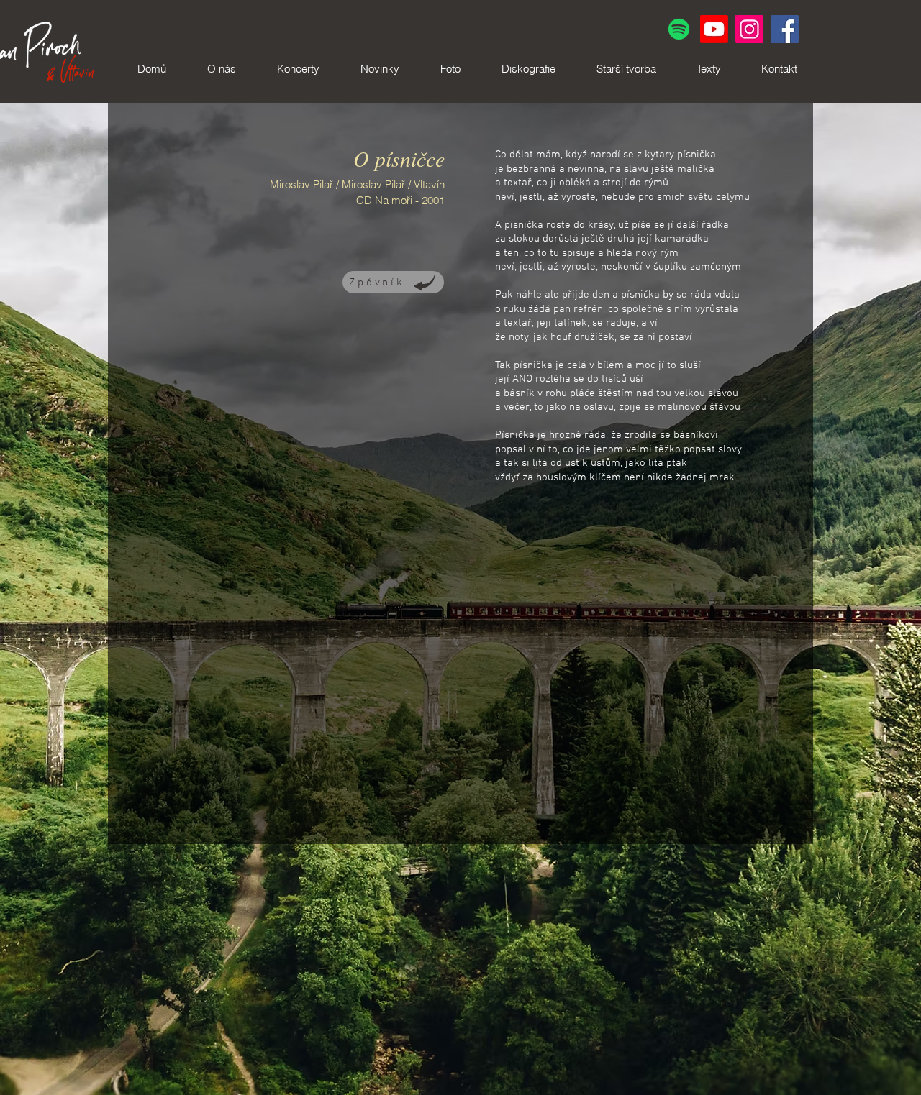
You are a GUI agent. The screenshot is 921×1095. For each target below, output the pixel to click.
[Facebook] (785, 29)
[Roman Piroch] (714, 29)
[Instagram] (749, 29)
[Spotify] (679, 29)
